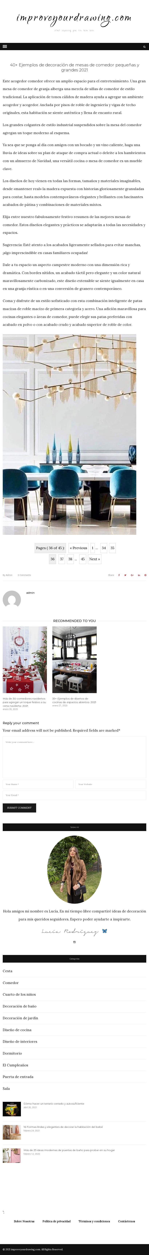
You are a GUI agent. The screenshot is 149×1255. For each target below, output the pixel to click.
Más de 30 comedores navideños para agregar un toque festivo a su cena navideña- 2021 (24, 702)
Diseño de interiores (20, 1041)
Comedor (11, 983)
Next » (94, 559)
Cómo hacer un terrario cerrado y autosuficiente (54, 1103)
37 (62, 559)
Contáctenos (126, 1221)
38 (70, 559)
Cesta (7, 971)
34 (104, 548)
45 (83, 559)
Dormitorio (12, 1053)
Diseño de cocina (17, 1030)
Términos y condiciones (94, 1221)
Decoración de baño (20, 1006)
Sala (6, 1088)
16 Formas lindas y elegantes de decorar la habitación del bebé (63, 1127)
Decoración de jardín (20, 1018)
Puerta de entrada (18, 1077)
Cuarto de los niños (19, 994)
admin (7, 575)
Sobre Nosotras (24, 1221)
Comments (24, 575)
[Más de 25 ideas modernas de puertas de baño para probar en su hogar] (12, 1155)
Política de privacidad (57, 1221)
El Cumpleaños (15, 1065)
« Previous (78, 548)
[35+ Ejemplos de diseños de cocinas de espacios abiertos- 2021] (74, 659)
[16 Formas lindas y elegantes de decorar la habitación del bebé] (12, 1132)
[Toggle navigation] (5, 46)
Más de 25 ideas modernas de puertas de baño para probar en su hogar (69, 1150)
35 (112, 548)
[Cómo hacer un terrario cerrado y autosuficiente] (12, 1109)
